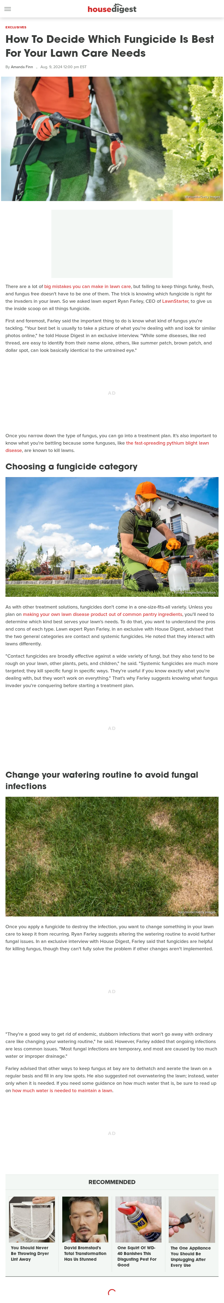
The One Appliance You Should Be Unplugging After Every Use (191, 1257)
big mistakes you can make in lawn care (87, 286)
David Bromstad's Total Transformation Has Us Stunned (85, 1254)
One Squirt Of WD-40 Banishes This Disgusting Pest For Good (136, 1257)
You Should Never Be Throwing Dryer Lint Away (30, 1254)
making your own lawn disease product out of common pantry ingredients (102, 614)
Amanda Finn (22, 67)
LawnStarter (175, 301)
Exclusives (15, 27)
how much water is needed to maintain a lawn (62, 1090)
